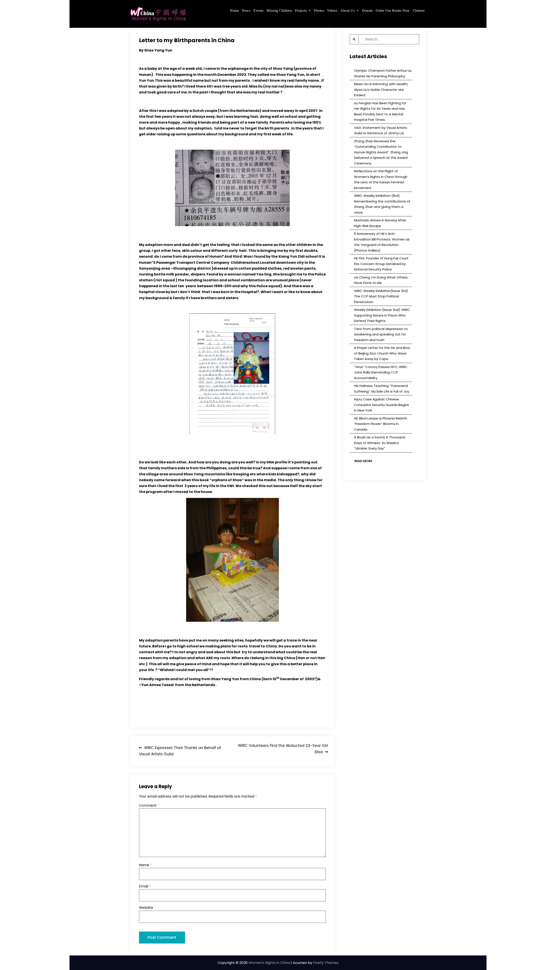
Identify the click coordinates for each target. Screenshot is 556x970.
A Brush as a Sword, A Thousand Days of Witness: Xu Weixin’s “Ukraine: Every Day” (379, 443)
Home (234, 10)
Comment (149, 805)
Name (145, 864)
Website (146, 907)
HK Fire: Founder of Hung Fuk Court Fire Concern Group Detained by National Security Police (381, 264)
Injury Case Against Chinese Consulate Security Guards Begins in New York (381, 405)
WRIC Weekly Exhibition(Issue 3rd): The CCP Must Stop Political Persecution (381, 296)
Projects (301, 10)
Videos (332, 10)
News (246, 10)
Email (145, 886)
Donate (367, 10)
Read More (363, 461)
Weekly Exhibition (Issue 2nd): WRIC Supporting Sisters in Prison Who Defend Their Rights (382, 315)
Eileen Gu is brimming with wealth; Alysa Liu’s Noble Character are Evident (381, 89)
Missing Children (279, 10)
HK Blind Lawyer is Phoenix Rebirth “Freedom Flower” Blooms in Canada (380, 424)
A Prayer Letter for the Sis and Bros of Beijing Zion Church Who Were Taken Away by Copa (382, 353)
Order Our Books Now (393, 10)
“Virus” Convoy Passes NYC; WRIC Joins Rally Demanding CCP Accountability (380, 372)
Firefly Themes (325, 962)
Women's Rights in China (269, 962)
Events (258, 10)
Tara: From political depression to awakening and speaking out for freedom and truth (381, 334)
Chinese (419, 10)
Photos (319, 10)
